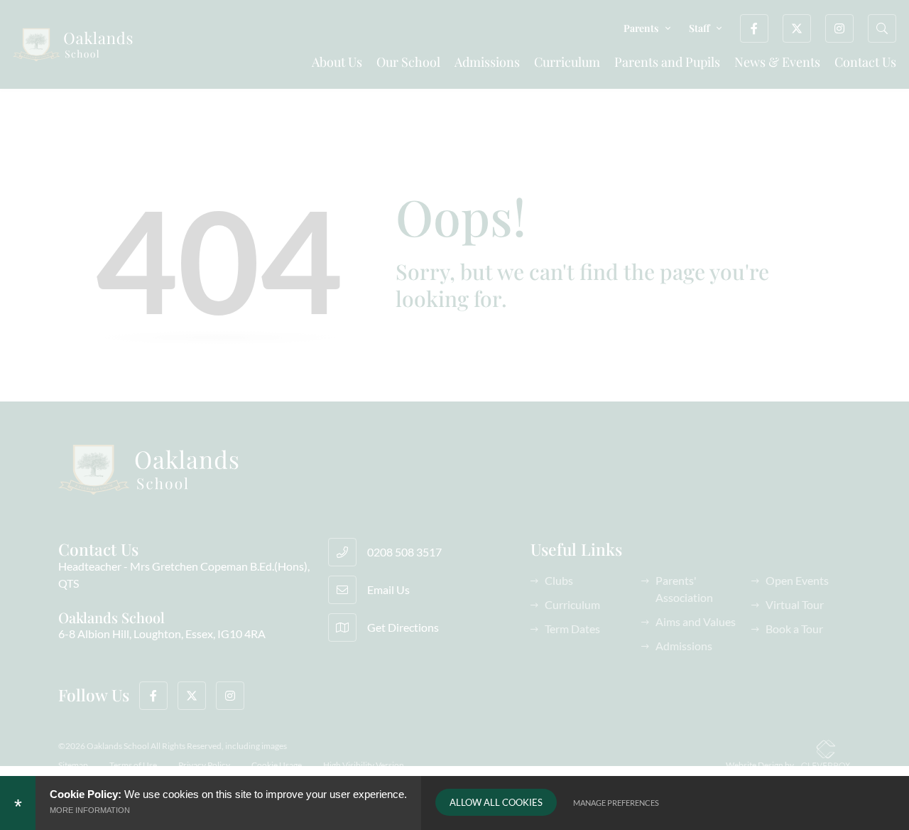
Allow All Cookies (496, 802)
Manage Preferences (616, 802)
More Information (90, 810)
